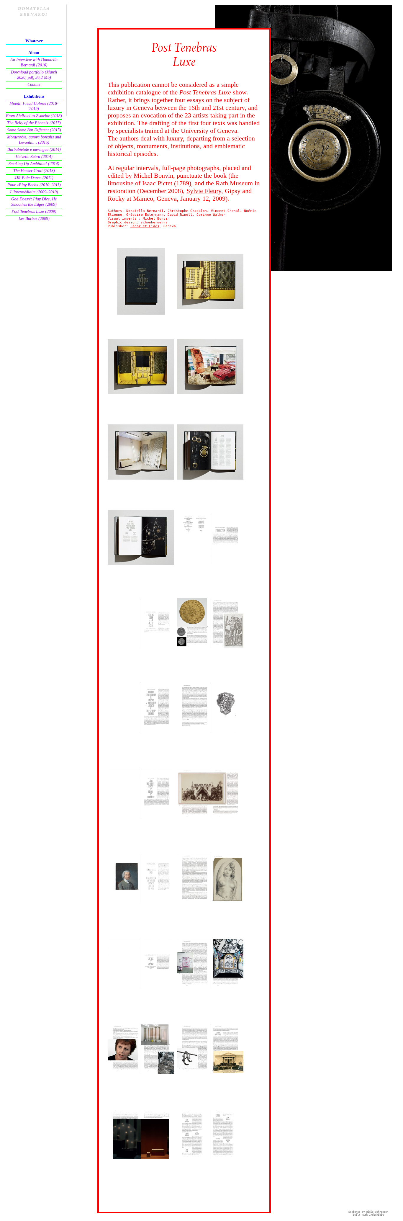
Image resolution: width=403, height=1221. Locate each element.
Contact (33, 84)
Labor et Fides (144, 226)
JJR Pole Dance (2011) (33, 178)
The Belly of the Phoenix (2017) (34, 123)
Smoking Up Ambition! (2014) (34, 163)
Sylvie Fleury (203, 190)
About (34, 52)
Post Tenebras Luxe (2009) (34, 211)
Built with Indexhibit (368, 1214)
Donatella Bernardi (34, 12)
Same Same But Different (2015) (34, 130)
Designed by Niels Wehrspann (368, 1211)
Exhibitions (34, 96)
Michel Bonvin (156, 218)
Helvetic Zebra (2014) (34, 156)
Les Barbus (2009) (34, 218)
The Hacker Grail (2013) (34, 171)
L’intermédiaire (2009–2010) (34, 192)
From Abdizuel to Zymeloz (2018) (34, 116)
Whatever (34, 41)
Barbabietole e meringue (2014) (34, 149)
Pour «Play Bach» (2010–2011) (34, 185)
